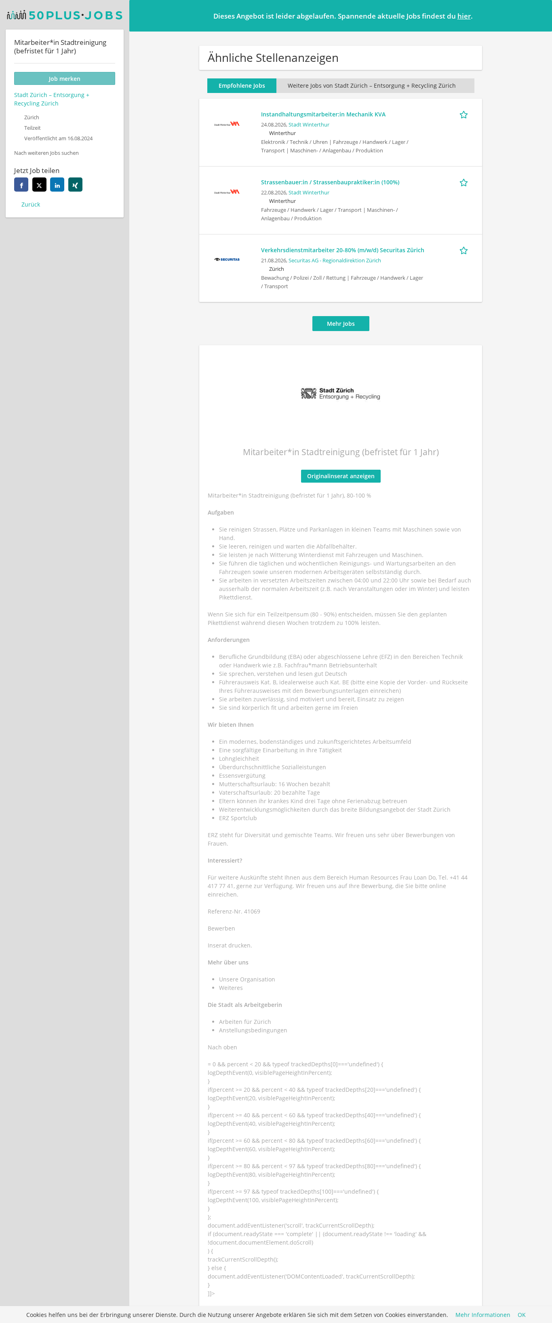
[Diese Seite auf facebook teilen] (21, 184)
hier (464, 16)
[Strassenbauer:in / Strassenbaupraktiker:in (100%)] (226, 190)
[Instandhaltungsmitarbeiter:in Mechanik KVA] (226, 123)
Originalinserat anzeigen (341, 476)
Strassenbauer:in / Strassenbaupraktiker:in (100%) (330, 182)
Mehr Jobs (341, 323)
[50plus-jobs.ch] (65, 14)
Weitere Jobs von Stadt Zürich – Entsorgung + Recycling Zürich (372, 85)
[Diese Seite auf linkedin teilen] (57, 184)
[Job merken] (465, 114)
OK (522, 1315)
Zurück (30, 204)
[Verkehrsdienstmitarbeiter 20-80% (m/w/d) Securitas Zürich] (226, 258)
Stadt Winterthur (309, 124)
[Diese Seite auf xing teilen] (75, 184)
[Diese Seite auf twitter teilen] (39, 184)
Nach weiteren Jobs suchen (46, 153)
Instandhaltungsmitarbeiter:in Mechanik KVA (323, 114)
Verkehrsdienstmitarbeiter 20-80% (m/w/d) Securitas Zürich (342, 250)
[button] (539, 15)
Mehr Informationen (482, 1315)
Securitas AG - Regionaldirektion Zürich (335, 260)
